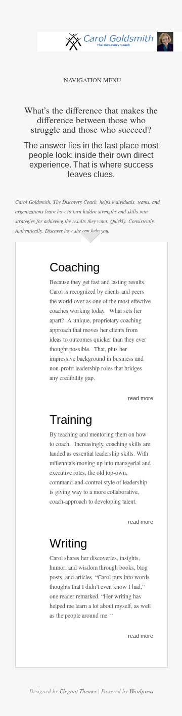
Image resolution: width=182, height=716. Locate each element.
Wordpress (141, 691)
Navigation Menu (92, 80)
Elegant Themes (78, 691)
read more (140, 398)
